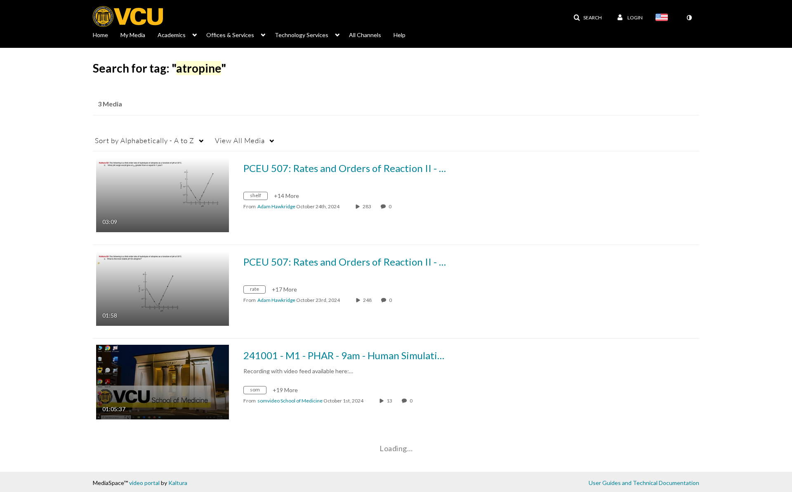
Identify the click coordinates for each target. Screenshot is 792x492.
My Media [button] (132, 34)
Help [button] (399, 34)
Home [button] (100, 34)
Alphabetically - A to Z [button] (144, 140)
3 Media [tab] (110, 104)
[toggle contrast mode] (689, 17)
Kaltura (177, 482)
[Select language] (663, 18)
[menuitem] (106, 34)
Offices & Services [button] (230, 34)
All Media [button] (240, 140)
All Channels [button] (365, 34)
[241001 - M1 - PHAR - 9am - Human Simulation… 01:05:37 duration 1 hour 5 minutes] (162, 381)
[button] (587, 17)
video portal (144, 482)
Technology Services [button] (301, 34)
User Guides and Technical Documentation (644, 482)
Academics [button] (172, 34)
